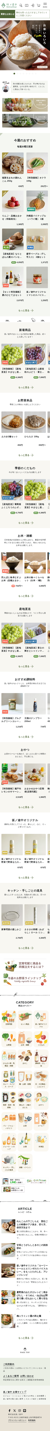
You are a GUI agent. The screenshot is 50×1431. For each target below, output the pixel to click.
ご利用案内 (8, 1364)
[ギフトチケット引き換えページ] (37, 1181)
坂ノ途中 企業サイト (13, 1392)
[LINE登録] (13, 1181)
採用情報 (42, 1399)
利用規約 (32, 1420)
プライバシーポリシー (17, 1420)
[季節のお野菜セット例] (13, 1189)
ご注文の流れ (8, 1368)
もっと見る (23, 310)
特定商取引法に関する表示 (14, 1380)
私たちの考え (29, 1396)
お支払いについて (23, 1368)
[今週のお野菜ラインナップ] (25, 979)
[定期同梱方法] (25, 965)
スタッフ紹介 (31, 1399)
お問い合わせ (27, 1376)
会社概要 (40, 1396)
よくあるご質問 (11, 1376)
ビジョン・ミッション (12, 1396)
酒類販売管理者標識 (35, 1380)
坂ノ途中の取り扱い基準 (13, 1399)
